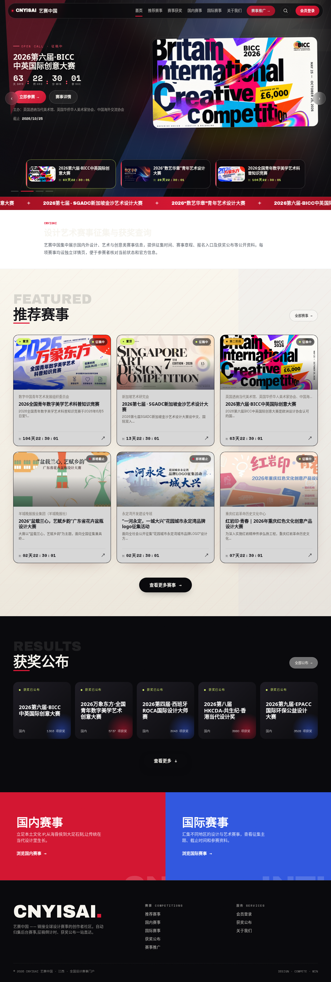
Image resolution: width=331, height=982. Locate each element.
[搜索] (285, 11)
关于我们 (234, 10)
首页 (138, 10)
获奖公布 (153, 939)
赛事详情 (63, 96)
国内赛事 (194, 10)
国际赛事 (214, 10)
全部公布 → (303, 662)
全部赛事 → (303, 315)
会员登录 (307, 10)
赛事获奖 (175, 10)
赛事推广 (153, 947)
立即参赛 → (29, 96)
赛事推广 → (260, 10)
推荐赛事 (155, 10)
